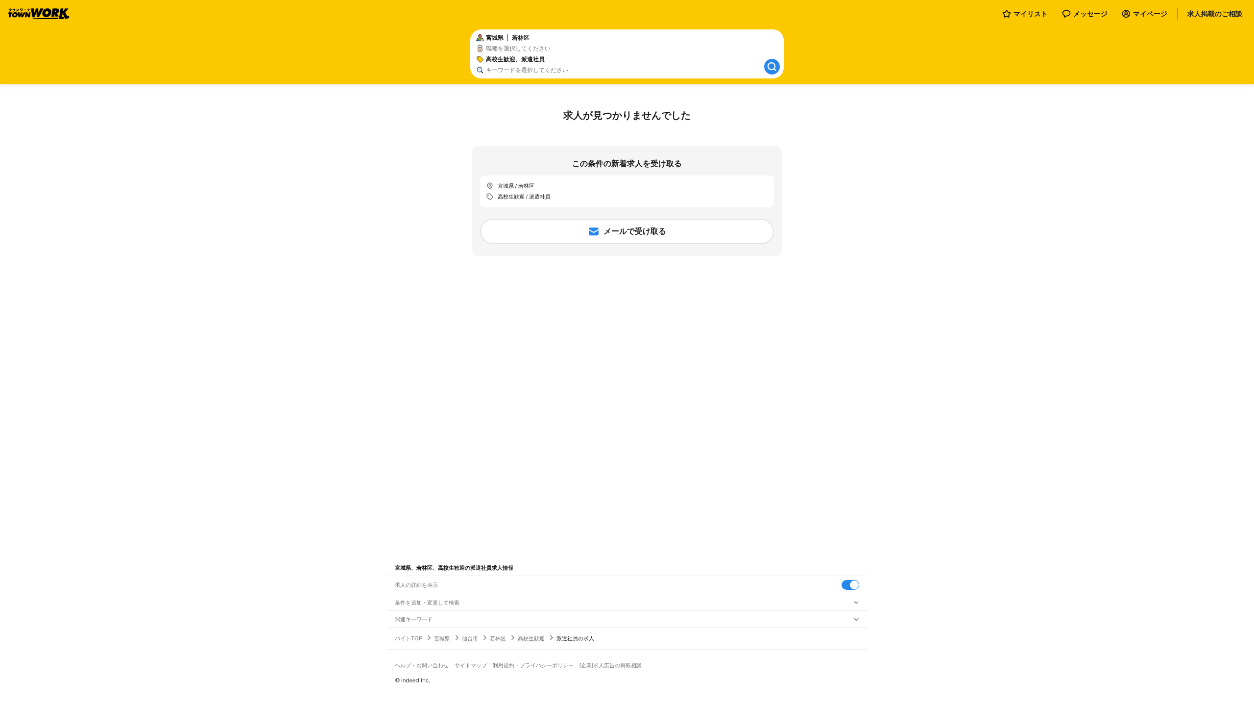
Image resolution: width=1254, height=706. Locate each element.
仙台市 (470, 638)
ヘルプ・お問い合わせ (422, 665)
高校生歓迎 (531, 638)
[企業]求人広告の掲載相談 (610, 665)
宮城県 (442, 638)
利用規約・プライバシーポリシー (533, 665)
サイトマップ (471, 665)
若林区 (498, 638)
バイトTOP (408, 638)
